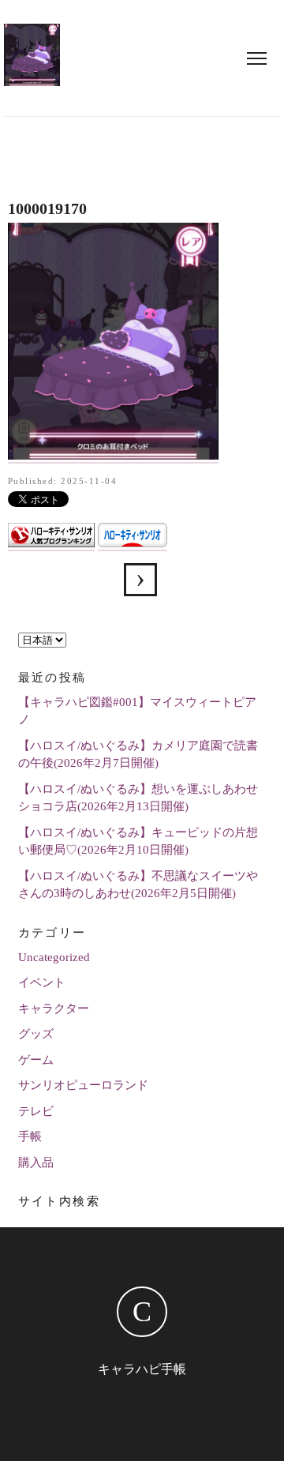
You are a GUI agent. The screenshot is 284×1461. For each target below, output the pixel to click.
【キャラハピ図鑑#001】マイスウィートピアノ (137, 711)
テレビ (36, 1111)
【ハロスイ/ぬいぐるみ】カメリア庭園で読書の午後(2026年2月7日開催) (138, 754)
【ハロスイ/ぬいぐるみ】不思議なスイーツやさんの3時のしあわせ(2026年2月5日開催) (138, 884)
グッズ (36, 1033)
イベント (41, 982)
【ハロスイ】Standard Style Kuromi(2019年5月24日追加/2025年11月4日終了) (140, 579)
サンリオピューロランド (83, 1085)
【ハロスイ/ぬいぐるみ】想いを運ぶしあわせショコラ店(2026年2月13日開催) (138, 798)
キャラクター (53, 1008)
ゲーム (36, 1059)
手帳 (30, 1136)
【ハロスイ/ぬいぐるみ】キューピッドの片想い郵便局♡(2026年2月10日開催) (138, 841)
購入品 (36, 1162)
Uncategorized (54, 957)
